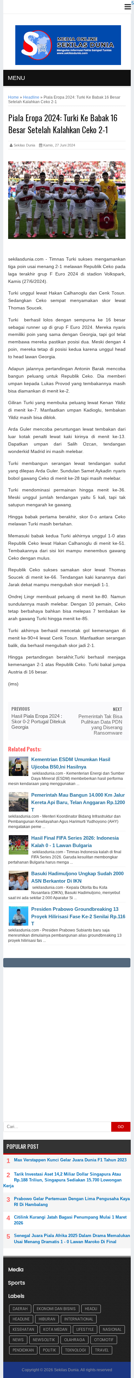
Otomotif (104, 1339)
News (18, 1339)
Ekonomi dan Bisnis (56, 1308)
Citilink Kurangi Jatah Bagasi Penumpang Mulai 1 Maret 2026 (70, 1220)
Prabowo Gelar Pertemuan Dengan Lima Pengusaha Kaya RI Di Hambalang (72, 1201)
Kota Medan (55, 1329)
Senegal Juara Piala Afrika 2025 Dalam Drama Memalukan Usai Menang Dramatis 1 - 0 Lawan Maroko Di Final (72, 1238)
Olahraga (74, 1339)
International (78, 1319)
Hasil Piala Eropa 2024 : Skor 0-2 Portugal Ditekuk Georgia (38, 721)
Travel (102, 1350)
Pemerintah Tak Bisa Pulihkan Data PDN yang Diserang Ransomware (100, 725)
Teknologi (75, 1350)
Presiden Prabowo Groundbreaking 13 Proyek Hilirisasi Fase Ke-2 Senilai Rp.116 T (78, 916)
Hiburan (47, 1319)
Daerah (20, 1308)
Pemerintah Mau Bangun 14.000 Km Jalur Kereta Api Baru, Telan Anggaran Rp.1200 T (78, 802)
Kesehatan (23, 1329)
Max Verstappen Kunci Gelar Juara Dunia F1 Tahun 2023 (70, 1159)
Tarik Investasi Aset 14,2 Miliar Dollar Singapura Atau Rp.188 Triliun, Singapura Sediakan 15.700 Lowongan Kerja (62, 1180)
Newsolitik (44, 1339)
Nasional (112, 1329)
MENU (16, 78)
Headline (21, 1319)
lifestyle (85, 1329)
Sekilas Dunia (66, 1370)
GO (121, 1127)
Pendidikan (23, 1350)
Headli (91, 1308)
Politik (49, 1350)
